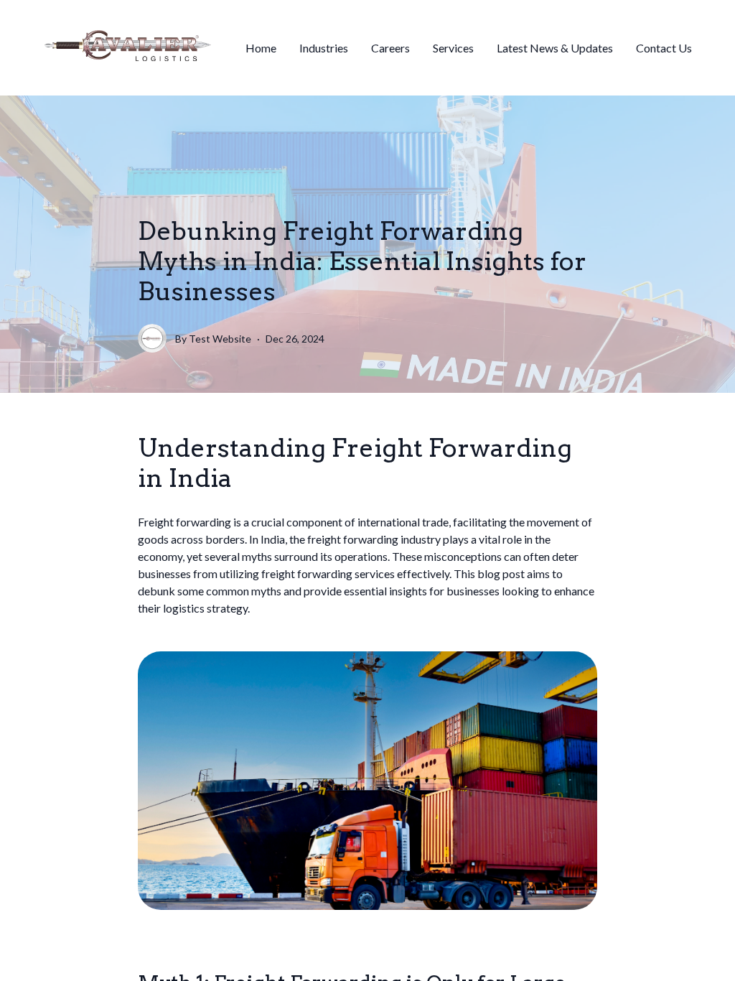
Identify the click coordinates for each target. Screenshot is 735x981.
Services (453, 48)
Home (260, 48)
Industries (323, 48)
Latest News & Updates (555, 48)
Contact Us (664, 48)
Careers (390, 48)
